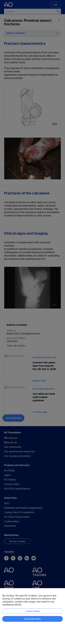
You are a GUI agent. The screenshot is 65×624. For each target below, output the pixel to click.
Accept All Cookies (32, 619)
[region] (32, 606)
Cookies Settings (32, 611)
